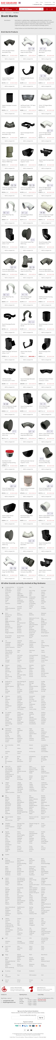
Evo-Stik (43, 691)
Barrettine (19, 615)
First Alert (31, 699)
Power (30, 841)
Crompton (31, 660)
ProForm (43, 848)
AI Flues (43, 593)
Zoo (30, 981)
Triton (30, 934)
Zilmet (18, 980)
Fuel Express (20, 709)
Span (6, 900)
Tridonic (19, 934)
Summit (19, 912)
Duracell (19, 678)
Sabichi (7, 878)
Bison (18, 624)
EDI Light (31, 683)
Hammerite (8, 730)
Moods (31, 810)
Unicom (43, 941)
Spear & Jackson (21, 900)
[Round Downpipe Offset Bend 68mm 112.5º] (46, 234)
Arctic (42, 603)
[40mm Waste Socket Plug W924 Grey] (9, 426)
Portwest (19, 841)
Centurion (7, 645)
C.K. (6, 641)
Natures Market (9, 817)
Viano (6, 948)
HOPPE (43, 738)
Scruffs (43, 883)
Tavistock (7, 920)
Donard (7, 675)
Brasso (7, 631)
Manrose (43, 799)
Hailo (42, 728)
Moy (6, 812)
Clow (30, 652)
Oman (42, 823)
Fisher (6, 701)
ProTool (43, 849)
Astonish (19, 608)
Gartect (19, 715)
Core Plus (31, 657)
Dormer (43, 675)
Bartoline (31, 615)
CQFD (18, 658)
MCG (42, 804)
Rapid (42, 858)
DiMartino (19, 671)
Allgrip (42, 595)
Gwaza (43, 723)
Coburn (43, 652)
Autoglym (43, 608)
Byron (30, 637)
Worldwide (44, 966)
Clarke (42, 650)
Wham (42, 959)
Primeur (7, 846)
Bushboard (8, 637)
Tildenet (31, 923)
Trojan (42, 934)
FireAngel (19, 699)
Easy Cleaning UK (21, 681)
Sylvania (7, 915)
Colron (7, 655)
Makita (7, 797)
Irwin (6, 753)
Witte (6, 966)
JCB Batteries (32, 756)
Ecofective (7, 683)
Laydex (31, 784)
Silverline (19, 892)
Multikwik (7, 813)
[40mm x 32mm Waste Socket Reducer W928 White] (46, 508)
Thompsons (8, 923)
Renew (31, 862)
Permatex (31, 835)
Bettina (7, 623)
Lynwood (19, 792)
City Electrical (8, 650)
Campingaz (8, 642)
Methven (31, 807)
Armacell (19, 606)
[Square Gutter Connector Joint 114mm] (46, 562)
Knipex (19, 776)
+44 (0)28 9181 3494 (37, 4)
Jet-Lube (19, 759)
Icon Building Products (44, 745)
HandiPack (20, 730)
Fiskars (19, 701)
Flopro (7, 704)
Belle (30, 621)
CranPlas (31, 658)
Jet (5, 759)
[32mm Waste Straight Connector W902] (46, 398)
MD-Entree (8, 805)
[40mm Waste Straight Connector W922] (28, 289)
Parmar (19, 833)
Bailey (30, 613)
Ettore (6, 689)
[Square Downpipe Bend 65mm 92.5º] (28, 398)
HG (18, 733)
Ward (30, 954)
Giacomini (19, 717)
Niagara (19, 818)
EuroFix (31, 689)
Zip (42, 980)
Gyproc (7, 725)
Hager (30, 728)
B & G (6, 613)
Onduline (7, 825)
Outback (19, 828)
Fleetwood (19, 702)
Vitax (6, 949)
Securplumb (20, 888)
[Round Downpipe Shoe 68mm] (46, 344)
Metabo (19, 807)
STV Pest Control (45, 910)
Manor (19, 799)
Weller (42, 958)
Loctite (43, 789)
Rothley (43, 870)
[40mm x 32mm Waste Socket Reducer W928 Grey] (46, 426)
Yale (6, 975)
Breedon (19, 631)
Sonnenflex (44, 897)
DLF (6, 673)
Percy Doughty (21, 835)
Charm (19, 647)
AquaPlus (7, 603)
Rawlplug (7, 860)
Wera (6, 959)
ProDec (31, 848)
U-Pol (42, 943)
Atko (30, 608)
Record (43, 860)
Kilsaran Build (8, 771)
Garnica (7, 715)
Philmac (43, 836)
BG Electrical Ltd (21, 623)
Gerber (7, 717)
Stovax (31, 908)
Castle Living (20, 644)
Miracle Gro (44, 808)
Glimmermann (33, 719)
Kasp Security (8, 768)
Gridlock (43, 722)
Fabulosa (7, 696)
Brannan (43, 629)
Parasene (7, 833)
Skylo (42, 894)
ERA (6, 688)
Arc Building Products (32, 604)
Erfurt (18, 688)
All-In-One (7, 597)
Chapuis (31, 645)
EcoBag (43, 681)
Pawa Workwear (33, 833)
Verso (42, 946)
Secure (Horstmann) (46, 884)
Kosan (42, 777)
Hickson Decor (33, 733)
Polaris (7, 840)
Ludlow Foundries (9, 792)
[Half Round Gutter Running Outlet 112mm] (46, 289)
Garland (43, 714)
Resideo (7, 863)
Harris (42, 730)
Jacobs (6, 756)
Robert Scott (32, 866)
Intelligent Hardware (43, 749)
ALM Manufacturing (22, 597)
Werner (19, 959)
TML (30, 928)
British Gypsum (45, 632)
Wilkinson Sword (45, 961)
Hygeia (19, 741)
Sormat (19, 899)
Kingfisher (43, 771)
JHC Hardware (8, 761)
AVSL (6, 610)
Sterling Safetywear (46, 907)
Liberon (43, 786)
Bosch (30, 627)
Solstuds (19, 897)
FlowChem (20, 704)
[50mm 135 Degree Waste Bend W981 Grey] (9, 125)
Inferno (31, 748)
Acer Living (32, 590)
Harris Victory (8, 732)
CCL (42, 644)
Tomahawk (20, 930)
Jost (30, 761)
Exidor (6, 692)
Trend (6, 934)
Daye (6, 666)
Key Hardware (8, 769)
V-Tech (7, 951)
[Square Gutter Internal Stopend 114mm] (9, 508)
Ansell (6, 600)
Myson (43, 813)
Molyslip (7, 810)
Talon (42, 918)
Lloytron (7, 789)
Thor (18, 923)
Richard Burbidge (45, 863)
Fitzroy (43, 701)
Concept (43, 655)
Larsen (7, 784)
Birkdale (7, 624)
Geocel (43, 715)
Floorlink (43, 702)
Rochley (19, 868)
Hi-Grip (7, 735)
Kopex (30, 777)
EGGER (7, 684)
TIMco (18, 925)
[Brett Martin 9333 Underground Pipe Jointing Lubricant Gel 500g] (9, 453)
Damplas (31, 665)
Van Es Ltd (7, 946)
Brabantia (31, 629)
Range (30, 858)
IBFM (18, 745)
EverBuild (43, 689)
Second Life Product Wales (34, 885)
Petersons (19, 836)
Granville (43, 720)
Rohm (42, 868)
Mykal (30, 813)
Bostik (6, 629)
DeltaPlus (31, 668)
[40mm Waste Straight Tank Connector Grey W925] (46, 70)
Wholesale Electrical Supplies (10, 961)
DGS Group (8, 671)
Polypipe (31, 840)
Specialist (31, 900)
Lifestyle (7, 787)
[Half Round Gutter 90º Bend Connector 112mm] (46, 371)
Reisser (19, 862)
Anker (42, 598)
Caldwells (19, 641)
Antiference (20, 600)
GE (30, 715)
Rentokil (43, 862)
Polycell (19, 840)
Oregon (19, 826)
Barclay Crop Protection (8, 615)
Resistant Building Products (21, 864)
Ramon (19, 858)
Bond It (19, 627)
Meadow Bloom (33, 805)
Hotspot (19, 740)
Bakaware (43, 613)
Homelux (31, 738)
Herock (7, 733)
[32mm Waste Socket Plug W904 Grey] (28, 234)
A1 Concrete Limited (20, 588)
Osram (7, 828)
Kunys (42, 779)
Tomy (30, 930)
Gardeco (43, 712)
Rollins (7, 870)
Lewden (31, 786)
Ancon (18, 598)
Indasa (18, 748)
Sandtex (43, 879)
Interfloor (7, 751)
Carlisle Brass (32, 642)
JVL (6, 763)
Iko (6, 748)
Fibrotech (7, 699)
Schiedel (7, 883)
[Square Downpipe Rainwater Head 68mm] (28, 371)
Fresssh (31, 707)
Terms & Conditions (20, 1037)
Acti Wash (43, 590)
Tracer (6, 933)
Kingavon (31, 771)
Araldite (19, 603)
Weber (18, 958)
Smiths (31, 896)
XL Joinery (7, 971)
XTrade (19, 971)
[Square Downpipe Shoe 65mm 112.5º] (9, 234)
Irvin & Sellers (44, 751)
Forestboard (8, 706)
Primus (19, 846)
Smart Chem (20, 896)
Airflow (7, 595)
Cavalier (31, 644)
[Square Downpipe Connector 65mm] (9, 98)
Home (37, 2)
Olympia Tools (20, 823)
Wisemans (31, 964)
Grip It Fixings (8, 723)
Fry (6, 709)
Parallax (43, 832)
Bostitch (19, 629)
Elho (18, 686)
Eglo (30, 684)
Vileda (42, 948)
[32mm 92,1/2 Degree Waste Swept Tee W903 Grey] (28, 180)
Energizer (43, 686)
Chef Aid (31, 647)
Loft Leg (19, 790)
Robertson (43, 866)
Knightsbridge (8, 776)
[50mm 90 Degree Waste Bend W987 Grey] (9, 43)
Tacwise (19, 918)
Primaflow (43, 843)
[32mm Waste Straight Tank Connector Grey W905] (28, 562)
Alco (30, 595)
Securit (7, 888)
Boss (42, 627)
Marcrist (19, 800)
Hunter (7, 741)
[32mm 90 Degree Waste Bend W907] (28, 207)
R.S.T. (6, 858)
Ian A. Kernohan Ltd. (9, 745)
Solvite (31, 897)
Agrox (30, 593)
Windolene (8, 964)
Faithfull (19, 696)
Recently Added (43, 1037)
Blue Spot (31, 626)
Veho (18, 946)
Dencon (19, 670)
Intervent (19, 751)
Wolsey (31, 966)
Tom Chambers (9, 930)
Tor (18, 931)
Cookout (19, 657)
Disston (43, 671)
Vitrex (30, 949)
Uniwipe (31, 943)
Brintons (19, 632)
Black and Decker (33, 624)
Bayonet (19, 619)
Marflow (31, 800)
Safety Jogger (44, 878)
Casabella (7, 644)
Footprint (43, 704)
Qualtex (7, 854)
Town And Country (46, 931)
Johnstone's (20, 761)
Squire (30, 902)
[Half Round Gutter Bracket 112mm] (28, 70)
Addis (30, 592)
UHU (30, 938)
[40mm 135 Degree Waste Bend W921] (28, 535)
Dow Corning (8, 676)
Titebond (7, 928)
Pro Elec (7, 848)
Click (18, 652)
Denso (30, 670)
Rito (18, 866)
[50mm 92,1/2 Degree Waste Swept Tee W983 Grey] (9, 180)
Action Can (8, 592)
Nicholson (31, 818)
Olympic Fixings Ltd (34, 823)
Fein (6, 697)
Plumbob (31, 838)
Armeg (31, 606)
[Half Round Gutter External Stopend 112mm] (28, 453)
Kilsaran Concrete (21, 771)
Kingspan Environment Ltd (9, 773)
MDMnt (19, 805)
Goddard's (43, 719)
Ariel (6, 606)
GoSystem (31, 720)
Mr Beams (31, 812)
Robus (6, 868)
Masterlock (44, 802)
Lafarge (19, 782)
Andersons (32, 598)
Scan (30, 881)
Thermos (43, 922)
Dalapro (19, 665)
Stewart (7, 908)
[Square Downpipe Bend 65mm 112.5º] (46, 535)
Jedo (6, 758)
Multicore (43, 812)
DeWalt (43, 670)
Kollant (31, 776)
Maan (18, 795)
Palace (18, 832)
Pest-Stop (7, 836)
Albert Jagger (20, 595)
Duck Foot (43, 676)
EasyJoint (31, 681)
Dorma (31, 675)
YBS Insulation (32, 975)
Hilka (30, 735)
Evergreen (19, 691)
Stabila (43, 902)
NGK (6, 818)
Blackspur (19, 626)
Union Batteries (21, 943)
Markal (43, 800)
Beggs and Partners (10, 621)
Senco (18, 889)
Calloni (31, 641)
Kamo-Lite (7, 766)
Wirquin (19, 964)
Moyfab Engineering (22, 812)
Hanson (31, 730)
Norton (43, 818)
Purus (30, 851)
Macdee (43, 795)
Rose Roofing (32, 870)
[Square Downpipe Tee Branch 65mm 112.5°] (9, 344)
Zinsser (31, 980)
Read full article (42, 1000)
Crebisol (43, 658)
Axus (18, 610)
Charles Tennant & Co (9, 648)
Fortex (30, 706)
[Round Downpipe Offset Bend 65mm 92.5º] (28, 508)
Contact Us (36, 1037)
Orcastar (43, 825)
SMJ (42, 896)
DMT (18, 673)
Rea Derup (31, 860)
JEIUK (30, 758)
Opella (31, 825)
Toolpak (43, 930)
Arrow (42, 606)
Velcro (30, 946)
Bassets (43, 615)
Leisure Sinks (44, 784)
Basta (6, 618)
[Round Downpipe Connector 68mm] (46, 316)
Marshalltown (20, 802)
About (41, 2)
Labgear (7, 782)
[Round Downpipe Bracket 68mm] (9, 316)
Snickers (7, 897)
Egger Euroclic (20, 684)
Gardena (7, 714)
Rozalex (19, 873)
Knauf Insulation (45, 773)
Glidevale (19, 719)
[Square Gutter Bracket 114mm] (28, 344)
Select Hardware (33, 888)
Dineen (31, 671)
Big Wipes (31, 623)
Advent (43, 592)
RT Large (31, 873)
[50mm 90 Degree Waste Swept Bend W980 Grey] (9, 480)
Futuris (43, 709)
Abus (42, 587)
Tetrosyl (31, 922)
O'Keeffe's (7, 823)
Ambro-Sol (44, 597)
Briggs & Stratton (9, 632)
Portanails (7, 841)
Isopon (19, 753)
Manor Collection (33, 799)
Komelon (7, 777)
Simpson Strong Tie (34, 892)
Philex (30, 836)
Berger (43, 621)
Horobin (7, 740)
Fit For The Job (32, 701)
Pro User (19, 848)
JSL (42, 761)
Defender (7, 668)
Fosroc (7, 707)
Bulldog (31, 636)
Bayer (6, 619)
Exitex (18, 692)
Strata (42, 908)
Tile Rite (43, 923)
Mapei (6, 800)
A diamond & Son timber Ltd (9, 588)
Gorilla (19, 720)
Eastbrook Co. (8, 681)
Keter (42, 768)
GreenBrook (32, 722)
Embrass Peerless (33, 686)
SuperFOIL (19, 913)
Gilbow (43, 717)
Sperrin (7, 902)
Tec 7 (18, 920)
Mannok (7, 799)
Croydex (7, 661)
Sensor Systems (33, 889)
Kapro (30, 766)
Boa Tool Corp (8, 627)
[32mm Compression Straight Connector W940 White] (9, 398)
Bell (18, 621)
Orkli (30, 826)
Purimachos (20, 851)
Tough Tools (32, 931)
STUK (30, 910)
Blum (42, 626)
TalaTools (31, 918)
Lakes (30, 782)
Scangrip (43, 881)
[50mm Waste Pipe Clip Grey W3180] (28, 316)
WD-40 (7, 958)
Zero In (7, 980)
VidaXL (31, 948)
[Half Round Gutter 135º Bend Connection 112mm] (28, 98)
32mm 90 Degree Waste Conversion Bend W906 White (45, 134)
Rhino (30, 863)
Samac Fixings (32, 879)
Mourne (43, 810)
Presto (18, 843)
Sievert (43, 891)
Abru (30, 587)
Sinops (7, 894)
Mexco (43, 807)
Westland (31, 959)
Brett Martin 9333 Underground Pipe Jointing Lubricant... (9, 462)
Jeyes (30, 759)
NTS (18, 820)
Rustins (19, 874)
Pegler (6, 835)
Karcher (43, 766)
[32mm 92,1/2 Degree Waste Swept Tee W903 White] (9, 562)
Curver (43, 661)
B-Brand (31, 619)
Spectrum (43, 900)
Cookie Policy (12, 1037)
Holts (30, 736)
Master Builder (33, 802)
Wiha (18, 961)
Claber (18, 650)
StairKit (19, 904)
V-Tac (42, 949)
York (42, 975)
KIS (18, 773)
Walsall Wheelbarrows (20, 955)
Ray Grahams (20, 860)
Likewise (31, 787)
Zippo (6, 981)
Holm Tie (7, 736)
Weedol (31, 958)
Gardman (31, 714)
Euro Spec (19, 689)
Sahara (7, 879)
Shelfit (18, 891)
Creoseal (7, 660)
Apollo (42, 600)
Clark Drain (32, 650)
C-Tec (18, 661)
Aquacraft (31, 601)
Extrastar (31, 692)
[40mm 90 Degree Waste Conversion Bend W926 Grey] (46, 262)
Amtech (7, 598)
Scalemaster (20, 881)
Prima (30, 843)
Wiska (42, 964)
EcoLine (19, 683)
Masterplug (8, 804)
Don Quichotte (45, 673)
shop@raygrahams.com (50, 4)
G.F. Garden (8, 712)
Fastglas (43, 696)
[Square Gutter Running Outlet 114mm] (46, 152)
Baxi (42, 618)
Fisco (42, 699)
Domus (31, 673)
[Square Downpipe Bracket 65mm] (28, 125)
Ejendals (43, 684)
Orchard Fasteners (10, 826)
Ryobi (42, 874)
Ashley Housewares (10, 608)
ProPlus (19, 849)
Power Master (44, 841)
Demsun (7, 670)
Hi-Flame (43, 733)
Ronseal (19, 870)
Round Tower (20, 871)
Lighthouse (20, 787)
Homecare (19, 738)
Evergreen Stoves (33, 691)
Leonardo (7, 786)
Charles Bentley (45, 645)
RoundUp (31, 871)
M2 (6, 795)
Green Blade (20, 722)
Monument (20, 810)
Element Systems (9, 686)
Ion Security (32, 751)
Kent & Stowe (32, 768)
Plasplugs (19, 838)
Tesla (18, 922)
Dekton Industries (21, 668)
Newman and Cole (33, 817)
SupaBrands (44, 912)
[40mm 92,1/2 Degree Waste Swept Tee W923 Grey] (28, 262)
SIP (18, 894)
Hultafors (43, 740)
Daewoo (7, 665)
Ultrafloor (7, 941)
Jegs (18, 758)
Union (6, 943)
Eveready (7, 691)
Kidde (42, 769)
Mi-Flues (7, 808)
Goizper (7, 720)
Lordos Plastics (33, 790)
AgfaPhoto (19, 593)
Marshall (7, 802)
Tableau (7, 918)
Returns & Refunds (29, 1037)
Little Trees (44, 787)
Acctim (19, 590)
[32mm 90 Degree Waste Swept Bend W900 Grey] (46, 480)
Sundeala (31, 912)
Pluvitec (43, 838)
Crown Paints (44, 660)
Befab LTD (43, 619)
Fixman (7, 702)
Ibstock (31, 745)
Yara (18, 975)
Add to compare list (9, 59)
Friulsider (43, 707)
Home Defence (45, 736)
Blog (54, 2)
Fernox (43, 697)
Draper (19, 676)
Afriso (6, 593)
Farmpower (32, 696)
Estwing (31, 688)
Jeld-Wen (43, 758)
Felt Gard (19, 697)
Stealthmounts (20, 907)
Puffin (6, 851)
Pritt (42, 846)
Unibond (31, 941)
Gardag (31, 712)
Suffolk (7, 912)
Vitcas (18, 949)
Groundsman (32, 723)
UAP (6, 938)
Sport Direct (20, 902)
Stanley (31, 904)
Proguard (7, 849)
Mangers (31, 797)
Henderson (44, 732)
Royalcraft (7, 873)
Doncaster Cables (21, 675)
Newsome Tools (45, 817)
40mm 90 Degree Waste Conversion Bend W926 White (45, 189)
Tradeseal (31, 933)
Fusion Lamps (32, 709)
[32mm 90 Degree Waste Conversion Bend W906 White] (46, 125)
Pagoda (7, 832)
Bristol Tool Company (32, 633)
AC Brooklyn (8, 590)
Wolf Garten (20, 966)
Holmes (19, 736)
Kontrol (19, 777)
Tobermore (44, 928)
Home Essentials (9, 738)
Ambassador (32, 597)
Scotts (18, 883)
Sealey (6, 884)
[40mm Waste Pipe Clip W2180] (9, 207)
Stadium (7, 904)
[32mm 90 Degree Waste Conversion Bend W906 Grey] (9, 262)
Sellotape (7, 889)
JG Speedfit (44, 759)
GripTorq (19, 723)
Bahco (18, 613)
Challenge (19, 645)
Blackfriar (43, 624)
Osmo (42, 826)
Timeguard (32, 925)
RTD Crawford (44, 873)
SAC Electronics (21, 878)
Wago (6, 954)
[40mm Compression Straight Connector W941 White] (46, 207)
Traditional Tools (45, 933)
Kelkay (18, 768)
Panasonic (31, 832)
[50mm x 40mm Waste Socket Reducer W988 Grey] (9, 152)
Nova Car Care (8, 820)
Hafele (18, 728)
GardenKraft (20, 714)
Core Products (44, 657)
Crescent (19, 660)
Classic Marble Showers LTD (8, 652)
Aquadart (43, 601)
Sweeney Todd (33, 913)
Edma (42, 683)
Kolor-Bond (44, 776)
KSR (30, 779)
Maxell (19, 804)
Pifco (6, 838)
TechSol (31, 920)
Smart (6, 896)
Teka (42, 920)
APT (6, 601)
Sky (30, 894)
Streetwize (7, 910)
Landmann (44, 782)
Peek (42, 833)
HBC (18, 732)
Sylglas (43, 913)
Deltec (42, 668)
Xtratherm (31, 971)
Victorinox (19, 948)
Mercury (7, 807)
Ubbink (19, 938)
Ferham (31, 697)
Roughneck (8, 871)
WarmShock (44, 954)
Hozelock (31, 740)
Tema (6, 922)
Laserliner (19, 784)
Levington (19, 786)
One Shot (19, 825)
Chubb (42, 647)
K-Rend (7, 779)
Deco (42, 666)
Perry (42, 835)
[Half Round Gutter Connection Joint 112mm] (9, 371)
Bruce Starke (8, 636)
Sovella (31, 899)
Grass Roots (8, 722)
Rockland (31, 868)
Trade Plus (19, 933)
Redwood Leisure (9, 862)
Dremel (31, 676)
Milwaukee (20, 808)
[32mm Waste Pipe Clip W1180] (9, 289)
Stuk (18, 910)
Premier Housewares (8, 843)
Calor (42, 641)
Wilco (30, 961)
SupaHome (8, 913)
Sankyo (7, 881)
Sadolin (31, 878)
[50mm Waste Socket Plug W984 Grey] (9, 535)
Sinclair (43, 892)
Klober (31, 773)
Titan (42, 925)
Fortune (43, 706)
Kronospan (20, 779)
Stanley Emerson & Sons (46, 904)
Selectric (43, 888)
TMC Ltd (19, 928)
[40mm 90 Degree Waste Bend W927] (46, 43)
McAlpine (31, 804)
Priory (30, 846)
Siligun (7, 892)
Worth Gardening (9, 967)
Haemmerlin (8, 728)
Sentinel (43, 889)
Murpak (19, 813)
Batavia (19, 618)
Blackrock (7, 626)
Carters (43, 642)
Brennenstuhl (32, 631)
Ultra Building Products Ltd (44, 938)
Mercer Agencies (45, 805)
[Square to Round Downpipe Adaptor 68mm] (28, 480)
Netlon (19, 817)
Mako (18, 797)
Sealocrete (19, 884)
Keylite (19, 769)
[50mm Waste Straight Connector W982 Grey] (46, 453)
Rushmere (7, 874)
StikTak (19, 908)
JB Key (18, 756)
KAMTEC (19, 766)
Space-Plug (44, 899)
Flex (30, 702)
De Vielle (19, 666)
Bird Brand (44, 623)
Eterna (42, 688)
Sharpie (7, 891)
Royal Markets (44, 871)
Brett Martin (7, 20)
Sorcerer (7, 899)
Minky (30, 808)
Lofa (6, 790)
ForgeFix (19, 706)
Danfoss (43, 665)
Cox (6, 658)
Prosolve (31, 849)
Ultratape (19, 941)
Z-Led (18, 981)
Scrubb (31, 883)
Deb (30, 666)
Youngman (8, 976)
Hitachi (43, 735)
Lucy (42, 790)
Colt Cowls (19, 655)
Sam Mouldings (21, 879)
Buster (18, 637)
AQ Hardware (20, 601)
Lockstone (31, 789)
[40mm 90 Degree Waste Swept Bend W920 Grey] (28, 426)
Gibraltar (31, 717)
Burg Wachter (44, 636)
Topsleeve (7, 931)
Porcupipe (43, 840)
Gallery (19, 712)
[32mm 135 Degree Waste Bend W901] (46, 98)
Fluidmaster (32, 704)
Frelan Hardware (21, 707)
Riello (6, 866)
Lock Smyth (20, 789)
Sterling (31, 907)
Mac (30, 795)
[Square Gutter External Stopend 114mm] (9, 70)
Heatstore (31, 732)
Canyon (19, 642)
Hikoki (18, 735)
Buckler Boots (20, 636)
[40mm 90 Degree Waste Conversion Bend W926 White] (46, 180)
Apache (31, 600)
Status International (10, 907)
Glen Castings (8, 719)
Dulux (6, 678)
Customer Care (48, 2)
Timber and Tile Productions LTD (9, 925)
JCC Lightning (44, 756)
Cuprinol (31, 661)
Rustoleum (32, 874)
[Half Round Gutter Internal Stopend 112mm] (28, 152)
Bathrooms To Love (34, 618)
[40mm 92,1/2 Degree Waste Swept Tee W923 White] (28, 43)
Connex (7, 657)
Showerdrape (32, 891)
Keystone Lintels (33, 769)
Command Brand (33, 655)
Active (18, 592)
